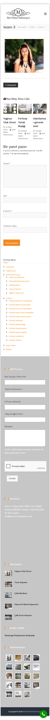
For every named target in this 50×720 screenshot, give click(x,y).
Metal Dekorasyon (13, 275)
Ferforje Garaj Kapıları (18, 328)
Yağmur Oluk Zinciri (16, 293)
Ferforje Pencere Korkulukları (20, 309)
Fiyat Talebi (11, 345)
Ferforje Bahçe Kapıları (18, 332)
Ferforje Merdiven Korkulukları (20, 301)
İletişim (9, 349)
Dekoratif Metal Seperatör (19, 281)
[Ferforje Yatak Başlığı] (25, 108)
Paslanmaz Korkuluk (24, 635)
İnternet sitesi (10, 226)
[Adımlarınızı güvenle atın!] (40, 108)
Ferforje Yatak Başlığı (22, 122)
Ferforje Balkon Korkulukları (20, 305)
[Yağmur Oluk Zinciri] (10, 108)
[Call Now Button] (43, 714)
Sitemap (9, 635)
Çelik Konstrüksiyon (16, 277)
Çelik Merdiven (14, 285)
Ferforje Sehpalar (16, 320)
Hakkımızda (11, 271)
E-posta (7, 211)
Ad (5, 196)
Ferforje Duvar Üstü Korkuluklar (21, 313)
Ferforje (9, 298)
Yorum (6, 163)
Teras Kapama (15, 289)
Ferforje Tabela (15, 340)
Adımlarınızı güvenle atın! (39, 122)
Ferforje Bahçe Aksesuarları (20, 316)
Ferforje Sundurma (16, 336)
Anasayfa (10, 267)
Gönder (12, 478)
